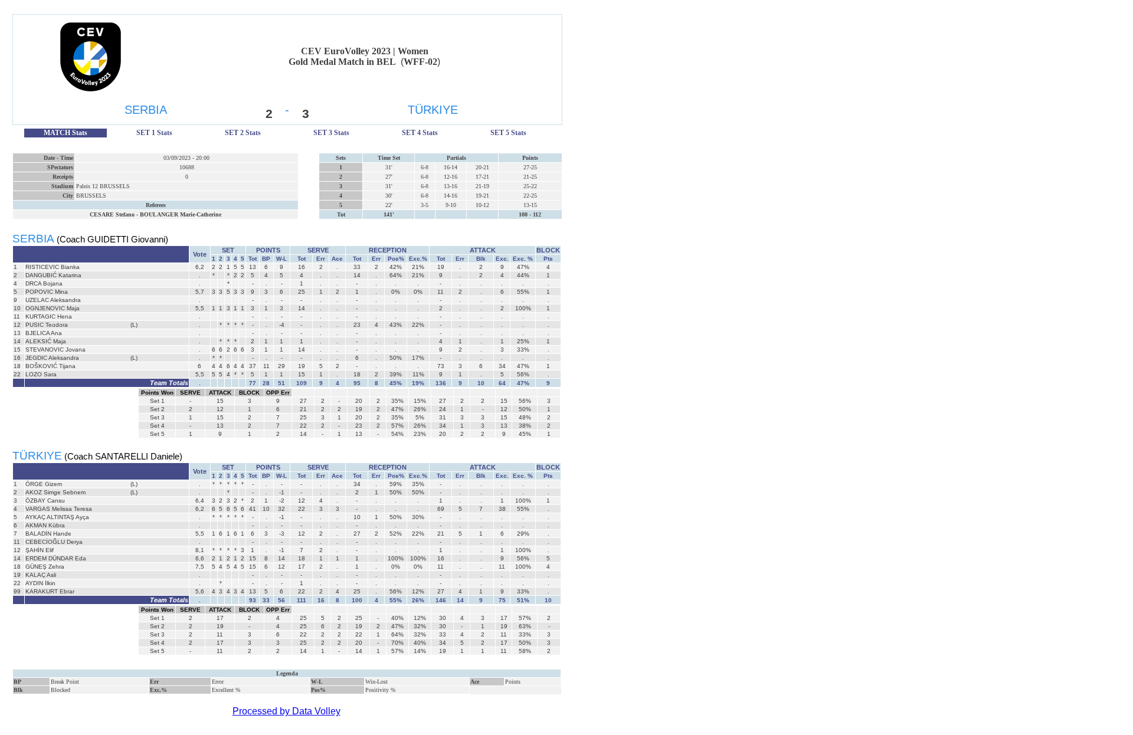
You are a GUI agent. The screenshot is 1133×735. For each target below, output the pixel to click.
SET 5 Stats (508, 133)
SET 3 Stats (331, 133)
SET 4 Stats (420, 133)
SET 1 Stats (154, 133)
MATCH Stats (65, 133)
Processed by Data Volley (286, 711)
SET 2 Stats (243, 133)
